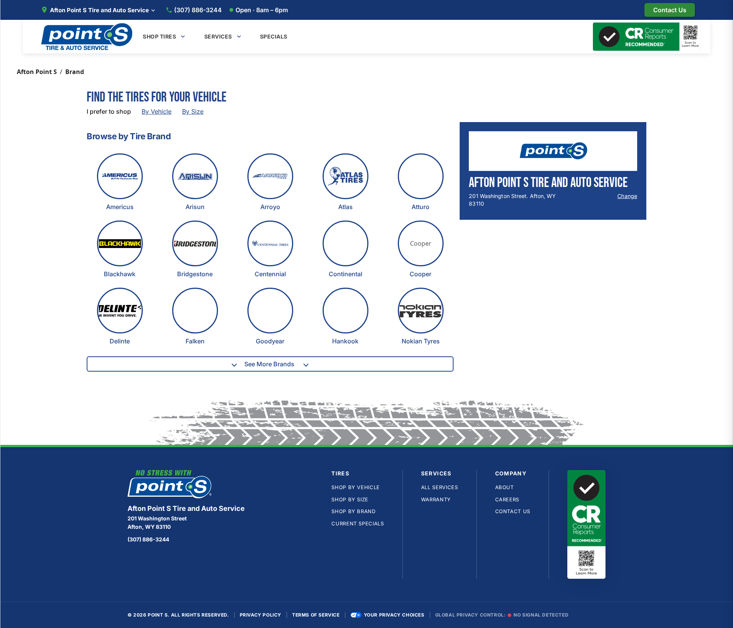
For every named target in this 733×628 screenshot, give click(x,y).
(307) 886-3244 (198, 9)
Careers (507, 499)
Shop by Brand (353, 511)
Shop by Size (349, 499)
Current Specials (357, 523)
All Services (439, 487)
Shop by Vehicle (355, 487)
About (504, 487)
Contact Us (513, 511)
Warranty (436, 499)
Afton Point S (37, 72)
